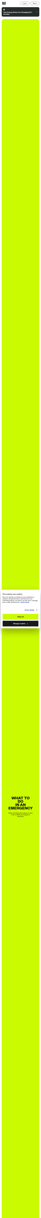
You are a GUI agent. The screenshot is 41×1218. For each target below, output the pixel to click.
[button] (34, 3)
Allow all (20, 617)
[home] (4, 3)
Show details (29, 610)
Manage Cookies (19, 623)
